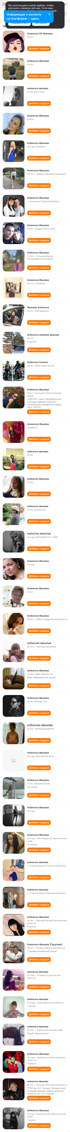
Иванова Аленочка (38, 307)
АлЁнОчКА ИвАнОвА (39, 643)
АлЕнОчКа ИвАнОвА (39, 533)
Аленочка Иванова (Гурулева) (44, 944)
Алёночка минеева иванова (43, 334)
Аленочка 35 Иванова (40, 33)
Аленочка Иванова (38, 115)
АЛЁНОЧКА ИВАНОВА (40, 725)
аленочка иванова (37, 88)
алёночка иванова (37, 451)
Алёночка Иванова (38, 60)
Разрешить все (19, 22)
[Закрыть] (49, 15)
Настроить (41, 22)
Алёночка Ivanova (37, 362)
